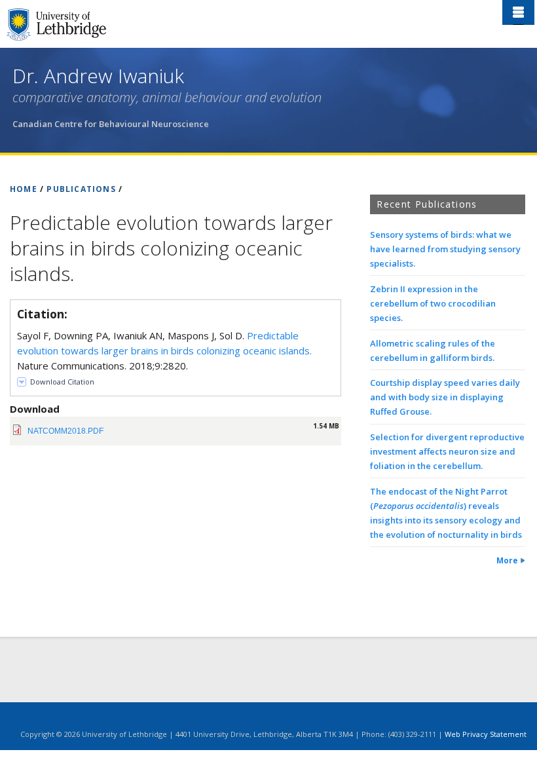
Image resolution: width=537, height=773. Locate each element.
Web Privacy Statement (486, 734)
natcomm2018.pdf (65, 431)
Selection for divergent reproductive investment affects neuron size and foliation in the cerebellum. (447, 451)
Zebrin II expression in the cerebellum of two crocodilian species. (433, 303)
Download (35, 408)
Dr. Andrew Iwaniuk (98, 75)
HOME (23, 189)
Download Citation (62, 382)
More (507, 560)
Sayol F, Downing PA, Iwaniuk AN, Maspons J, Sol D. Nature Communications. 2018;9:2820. (164, 350)
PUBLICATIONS (80, 189)
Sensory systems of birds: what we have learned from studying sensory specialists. (445, 249)
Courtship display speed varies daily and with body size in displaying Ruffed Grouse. (445, 397)
